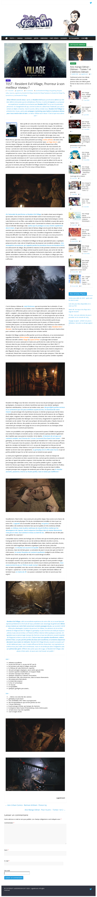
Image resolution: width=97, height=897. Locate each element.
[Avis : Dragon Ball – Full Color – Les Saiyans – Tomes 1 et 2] (75, 276)
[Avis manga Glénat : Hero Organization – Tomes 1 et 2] (75, 121)
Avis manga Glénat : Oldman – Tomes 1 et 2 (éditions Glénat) (80, 69)
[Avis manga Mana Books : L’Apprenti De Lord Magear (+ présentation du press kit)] (75, 135)
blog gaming (52, 90)
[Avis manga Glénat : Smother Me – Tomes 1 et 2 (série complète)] (75, 229)
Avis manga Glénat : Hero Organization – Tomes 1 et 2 (86, 124)
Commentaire (9, 823)
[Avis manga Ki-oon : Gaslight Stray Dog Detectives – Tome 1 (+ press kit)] (75, 182)
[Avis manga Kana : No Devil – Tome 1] (75, 198)
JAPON (36, 38)
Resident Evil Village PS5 (58, 93)
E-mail (6, 861)
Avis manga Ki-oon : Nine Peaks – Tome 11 (86, 110)
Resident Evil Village (27, 93)
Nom (6, 850)
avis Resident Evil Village (42, 90)
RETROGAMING (74, 38)
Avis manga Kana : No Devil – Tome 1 (86, 202)
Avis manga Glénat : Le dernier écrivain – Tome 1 (86, 248)
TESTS (12, 38)
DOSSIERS (64, 38)
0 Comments (29, 90)
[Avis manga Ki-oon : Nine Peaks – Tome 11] (75, 106)
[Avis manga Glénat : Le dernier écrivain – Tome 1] (75, 245)
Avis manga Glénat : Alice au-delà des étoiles (86, 155)
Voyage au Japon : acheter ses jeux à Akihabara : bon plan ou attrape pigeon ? (80, 323)
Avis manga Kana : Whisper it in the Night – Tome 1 (86, 95)
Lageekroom (19, 90)
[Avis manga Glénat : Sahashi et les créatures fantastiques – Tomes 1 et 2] (75, 213)
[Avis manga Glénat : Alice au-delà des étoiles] (75, 151)
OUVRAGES (28, 38)
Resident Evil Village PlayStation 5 (42, 93)
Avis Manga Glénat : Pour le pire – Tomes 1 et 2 (45, 810)
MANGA (20, 38)
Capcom (11, 93)
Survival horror (10, 95)
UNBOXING (44, 38)
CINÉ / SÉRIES (54, 38)
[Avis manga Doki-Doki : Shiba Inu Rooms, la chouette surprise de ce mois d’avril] (75, 259)
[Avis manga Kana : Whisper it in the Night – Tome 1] (75, 92)
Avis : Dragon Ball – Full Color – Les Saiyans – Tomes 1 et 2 (86, 280)
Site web (7, 870)
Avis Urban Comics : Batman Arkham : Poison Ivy (26, 805)
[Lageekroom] (48, 10)
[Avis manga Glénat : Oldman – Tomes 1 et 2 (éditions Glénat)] (81, 49)
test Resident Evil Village (20, 95)
